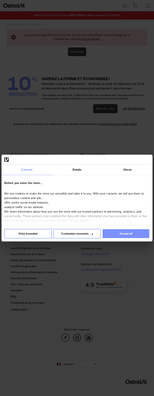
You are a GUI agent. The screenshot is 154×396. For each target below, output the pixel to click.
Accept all (126, 233)
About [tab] (127, 169)
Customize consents (74, 233)
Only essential (28, 233)
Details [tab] (77, 169)
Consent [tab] (26, 169)
